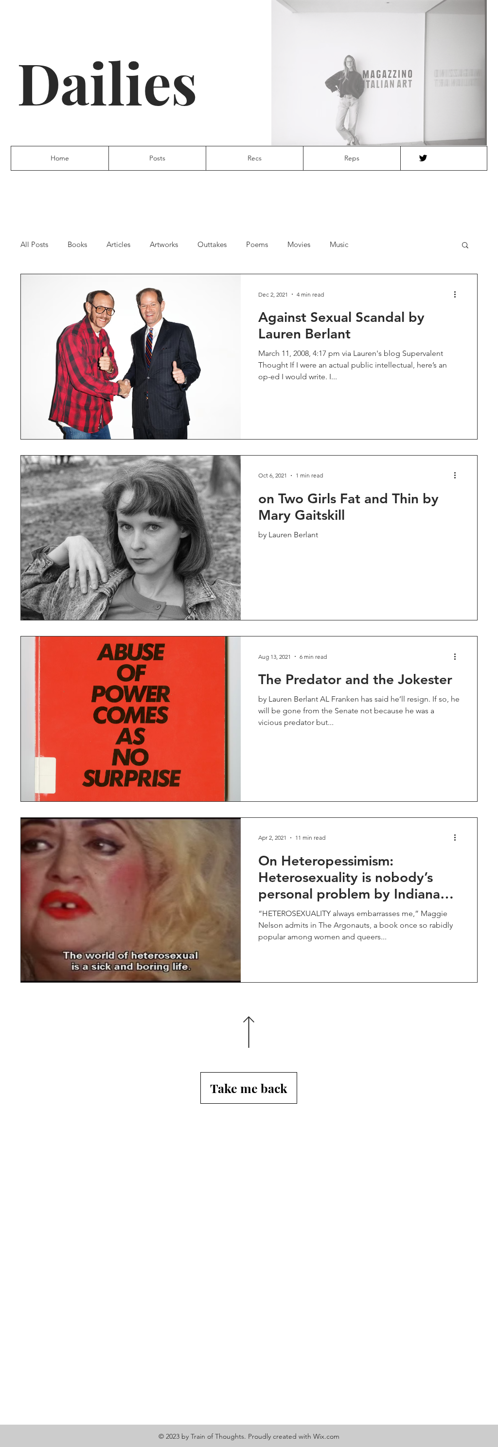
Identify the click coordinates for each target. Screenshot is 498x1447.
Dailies (107, 82)
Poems (257, 244)
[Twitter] (423, 158)
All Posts (34, 244)
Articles (118, 244)
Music (339, 244)
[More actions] (458, 294)
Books (77, 244)
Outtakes (212, 244)
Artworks (164, 244)
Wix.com (326, 1436)
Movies (298, 244)
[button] (465, 246)
